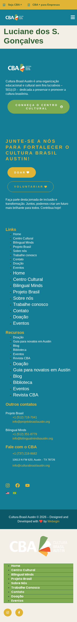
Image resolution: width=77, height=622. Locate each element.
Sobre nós (20, 250)
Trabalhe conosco (25, 255)
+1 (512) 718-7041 (25, 417)
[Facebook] (17, 485)
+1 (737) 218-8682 (25, 453)
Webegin (53, 521)
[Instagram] (7, 485)
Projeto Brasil (22, 246)
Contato (18, 259)
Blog (16, 345)
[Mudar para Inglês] (9, 493)
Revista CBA (21, 358)
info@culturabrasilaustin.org (31, 465)
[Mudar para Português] (16, 493)
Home (17, 234)
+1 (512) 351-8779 (25, 434)
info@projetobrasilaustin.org (31, 421)
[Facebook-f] (19, 612)
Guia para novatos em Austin (32, 341)
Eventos (18, 267)
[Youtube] (27, 485)
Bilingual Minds (23, 242)
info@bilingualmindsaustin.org (33, 438)
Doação (18, 263)
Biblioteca (19, 349)
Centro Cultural (23, 238)
